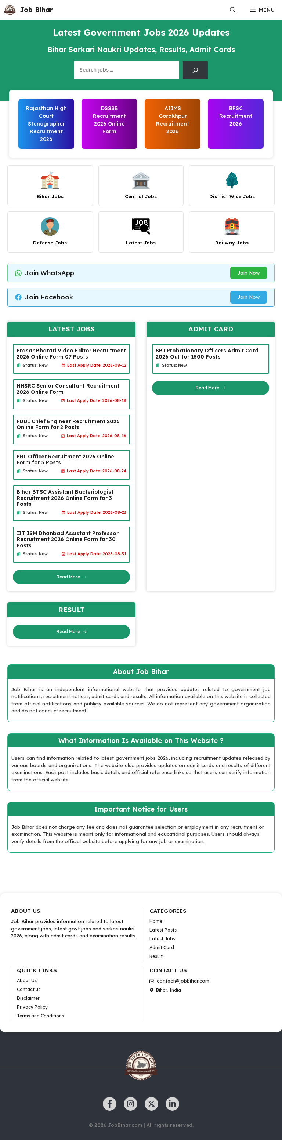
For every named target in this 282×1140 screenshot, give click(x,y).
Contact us (28, 989)
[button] (233, 10)
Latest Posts (163, 930)
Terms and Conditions (40, 1016)
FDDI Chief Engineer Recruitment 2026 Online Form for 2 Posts (68, 424)
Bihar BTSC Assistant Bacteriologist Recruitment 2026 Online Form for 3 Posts (65, 498)
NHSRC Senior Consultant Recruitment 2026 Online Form (68, 388)
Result (156, 956)
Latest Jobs (162, 938)
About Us (27, 980)
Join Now (249, 273)
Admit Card (161, 947)
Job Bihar (36, 10)
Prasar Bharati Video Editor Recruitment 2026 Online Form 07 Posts (71, 353)
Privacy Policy (32, 1007)
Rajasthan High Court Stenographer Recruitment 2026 (46, 123)
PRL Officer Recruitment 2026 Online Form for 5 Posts (65, 459)
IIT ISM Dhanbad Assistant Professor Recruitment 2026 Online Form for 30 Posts (68, 539)
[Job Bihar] (10, 10)
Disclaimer (28, 998)
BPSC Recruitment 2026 (235, 116)
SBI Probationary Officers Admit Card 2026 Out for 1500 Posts (207, 353)
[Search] (195, 70)
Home (155, 921)
